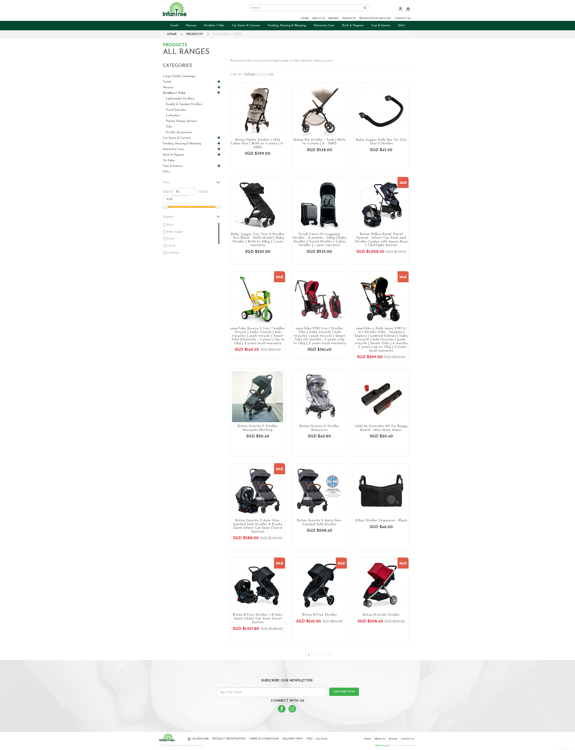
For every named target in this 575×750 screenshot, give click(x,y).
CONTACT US (402, 18)
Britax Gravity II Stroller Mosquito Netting (258, 428)
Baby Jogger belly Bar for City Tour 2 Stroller (381, 142)
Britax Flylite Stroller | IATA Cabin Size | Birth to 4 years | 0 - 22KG (257, 143)
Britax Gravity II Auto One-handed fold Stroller (319, 522)
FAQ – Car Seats (317, 738)
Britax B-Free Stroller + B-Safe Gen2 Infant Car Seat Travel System (258, 618)
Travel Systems (176, 109)
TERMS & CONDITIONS (264, 738)
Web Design (382, 745)
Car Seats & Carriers (246, 25)
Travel (174, 25)
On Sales (169, 160)
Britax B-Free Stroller (319, 615)
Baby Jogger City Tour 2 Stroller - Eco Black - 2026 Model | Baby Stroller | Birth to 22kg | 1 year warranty (257, 240)
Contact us (407, 738)
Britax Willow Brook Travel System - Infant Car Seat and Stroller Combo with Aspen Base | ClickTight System (381, 240)
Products (194, 34)
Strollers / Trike (214, 25)
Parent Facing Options (181, 121)
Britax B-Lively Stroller (381, 615)
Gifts (401, 25)
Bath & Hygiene (352, 25)
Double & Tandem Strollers (184, 104)
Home (367, 738)
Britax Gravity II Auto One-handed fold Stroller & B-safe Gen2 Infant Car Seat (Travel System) (257, 526)
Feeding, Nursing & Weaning (287, 25)
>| (330, 654)
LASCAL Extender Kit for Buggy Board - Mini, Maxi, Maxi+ (381, 428)
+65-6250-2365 (200, 738)
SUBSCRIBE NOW (344, 691)
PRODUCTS (349, 18)
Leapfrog (173, 252)
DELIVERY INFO (293, 738)
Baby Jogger (175, 231)
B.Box (170, 224)
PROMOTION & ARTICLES (375, 18)
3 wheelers (173, 115)
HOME (305, 18)
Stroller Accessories (179, 132)
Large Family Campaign (179, 76)
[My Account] (400, 8)
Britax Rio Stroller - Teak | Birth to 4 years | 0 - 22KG (319, 142)
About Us (380, 738)
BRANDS (334, 18)
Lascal (171, 245)
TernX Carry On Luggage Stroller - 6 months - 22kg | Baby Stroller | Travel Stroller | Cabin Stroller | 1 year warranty (319, 240)
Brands (393, 738)
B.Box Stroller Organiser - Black (381, 520)
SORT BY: (236, 74)
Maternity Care (324, 25)
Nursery (191, 25)
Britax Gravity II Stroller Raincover (319, 428)
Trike (169, 126)
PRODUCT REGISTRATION (228, 738)
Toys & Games (380, 25)
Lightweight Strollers (180, 98)
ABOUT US (318, 18)
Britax (170, 238)
